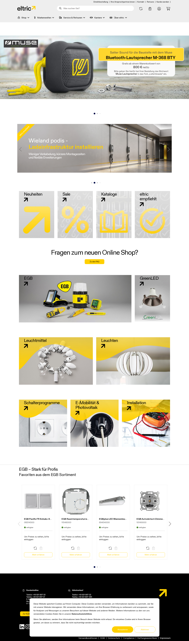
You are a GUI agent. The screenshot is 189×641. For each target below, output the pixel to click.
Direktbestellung (101, 2)
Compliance (128, 638)
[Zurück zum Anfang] (179, 634)
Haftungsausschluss (147, 638)
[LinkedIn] (22, 627)
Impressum (165, 638)
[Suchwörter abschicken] (60, 8)
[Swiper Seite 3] (97, 113)
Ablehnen (145, 629)
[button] (159, 9)
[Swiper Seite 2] (94, 113)
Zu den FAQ (94, 261)
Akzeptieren (122, 629)
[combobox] (95, 8)
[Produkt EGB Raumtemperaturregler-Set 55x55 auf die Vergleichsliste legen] (72, 548)
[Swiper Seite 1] (91, 113)
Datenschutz (114, 638)
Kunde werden (163, 2)
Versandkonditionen (87, 638)
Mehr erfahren (38, 555)
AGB (102, 638)
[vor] (186, 69)
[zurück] (3, 69)
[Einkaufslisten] (150, 9)
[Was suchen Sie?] (60, 8)
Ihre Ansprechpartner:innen (123, 2)
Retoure (150, 2)
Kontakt (140, 2)
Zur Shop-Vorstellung (94, 76)
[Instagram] (27, 627)
